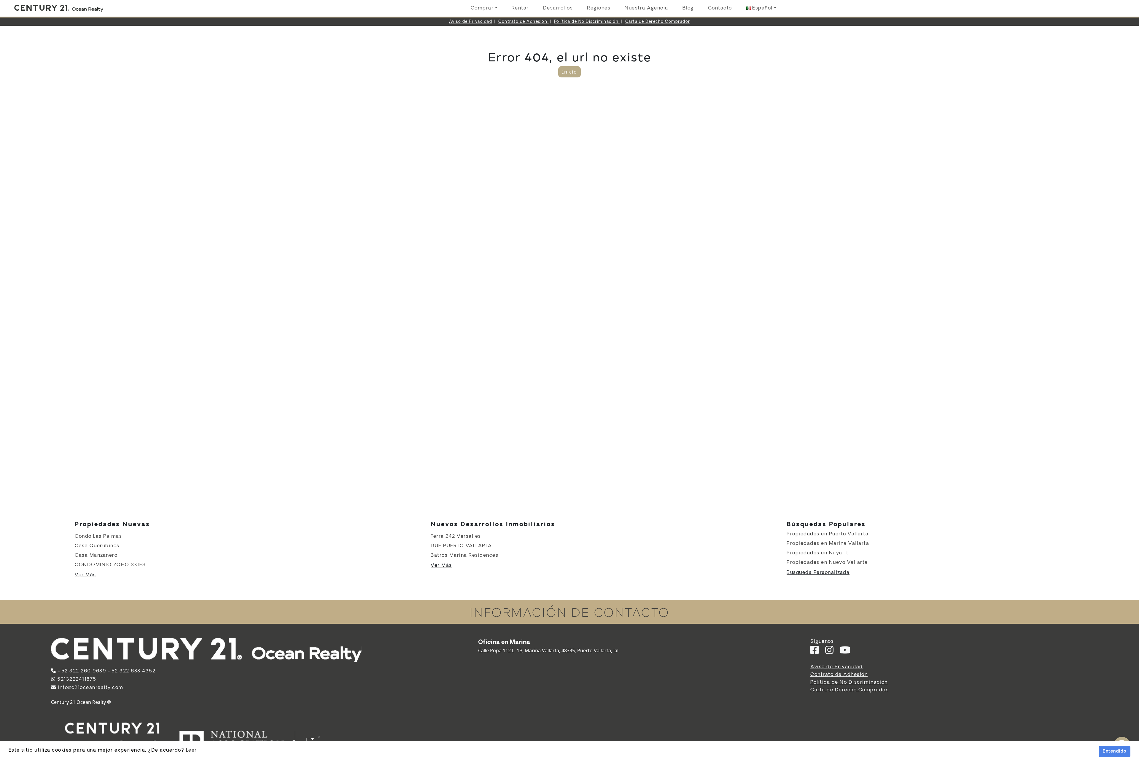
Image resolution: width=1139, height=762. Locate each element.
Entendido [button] (1115, 751)
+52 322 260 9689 (81, 671)
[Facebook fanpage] (814, 652)
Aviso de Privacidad (470, 21)
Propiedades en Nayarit (817, 553)
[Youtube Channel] (845, 652)
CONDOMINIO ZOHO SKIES (110, 565)
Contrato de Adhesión (523, 21)
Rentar (520, 8)
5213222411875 (76, 679)
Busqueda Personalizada (818, 572)
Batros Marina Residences (464, 555)
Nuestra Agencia (646, 8)
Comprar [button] (482, 8)
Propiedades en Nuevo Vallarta (827, 562)
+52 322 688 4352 (131, 671)
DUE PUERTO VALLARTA (461, 546)
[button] (761, 8)
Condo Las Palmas (98, 536)
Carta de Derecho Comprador (657, 21)
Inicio (569, 72)
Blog (688, 8)
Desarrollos (558, 8)
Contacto (720, 8)
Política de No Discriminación (587, 21)
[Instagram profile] (829, 652)
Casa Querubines (97, 546)
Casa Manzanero (96, 555)
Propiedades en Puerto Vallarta (827, 534)
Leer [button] (191, 750)
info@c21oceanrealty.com (89, 688)
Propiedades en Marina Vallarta (828, 543)
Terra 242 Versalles (456, 536)
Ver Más (85, 575)
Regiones (598, 8)
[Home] (58, 8)
